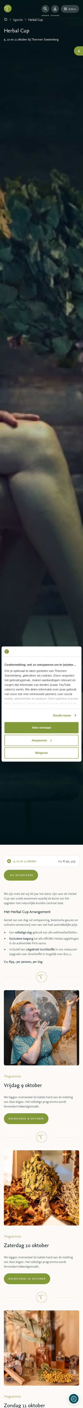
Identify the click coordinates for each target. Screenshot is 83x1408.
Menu (72, 9)
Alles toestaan (41, 727)
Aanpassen (39, 740)
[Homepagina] (6, 19)
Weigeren (41, 752)
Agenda (18, 20)
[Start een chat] (74, 1399)
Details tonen (62, 715)
